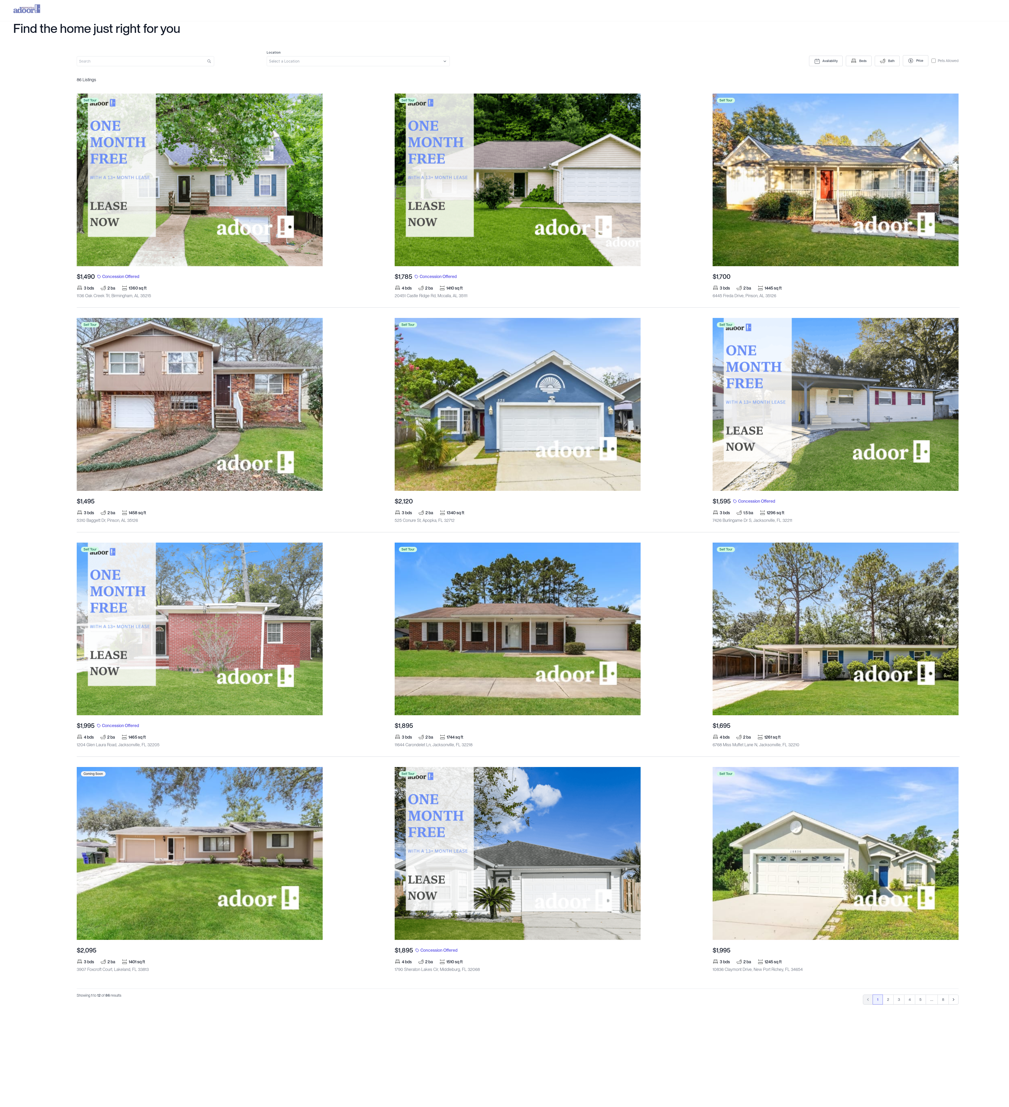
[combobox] (358, 58)
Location (274, 52)
